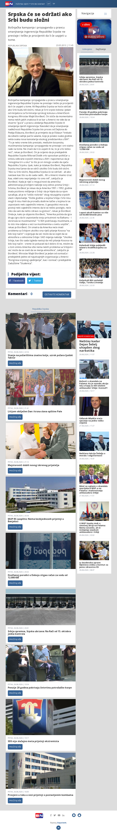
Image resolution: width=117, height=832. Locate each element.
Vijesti (26, 4)
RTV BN (34, 4)
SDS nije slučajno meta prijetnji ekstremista (33, 741)
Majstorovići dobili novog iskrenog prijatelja (33, 465)
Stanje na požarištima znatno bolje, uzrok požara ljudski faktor (40, 356)
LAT (48, 4)
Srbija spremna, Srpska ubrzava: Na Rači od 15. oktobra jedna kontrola (39, 632)
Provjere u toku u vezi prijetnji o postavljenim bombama (40, 795)
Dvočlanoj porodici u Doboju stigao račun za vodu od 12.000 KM (37, 576)
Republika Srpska (40, 308)
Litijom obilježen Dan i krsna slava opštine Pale (35, 411)
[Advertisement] (94, 304)
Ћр (54, 4)
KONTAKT (41, 4)
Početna (19, 4)
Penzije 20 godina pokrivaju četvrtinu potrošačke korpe (40, 687)
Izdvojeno (87, 49)
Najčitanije (101, 49)
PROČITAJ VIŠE (15, 363)
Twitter (37, 280)
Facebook (18, 280)
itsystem (61, 822)
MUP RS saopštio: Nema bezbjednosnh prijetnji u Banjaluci (36, 520)
